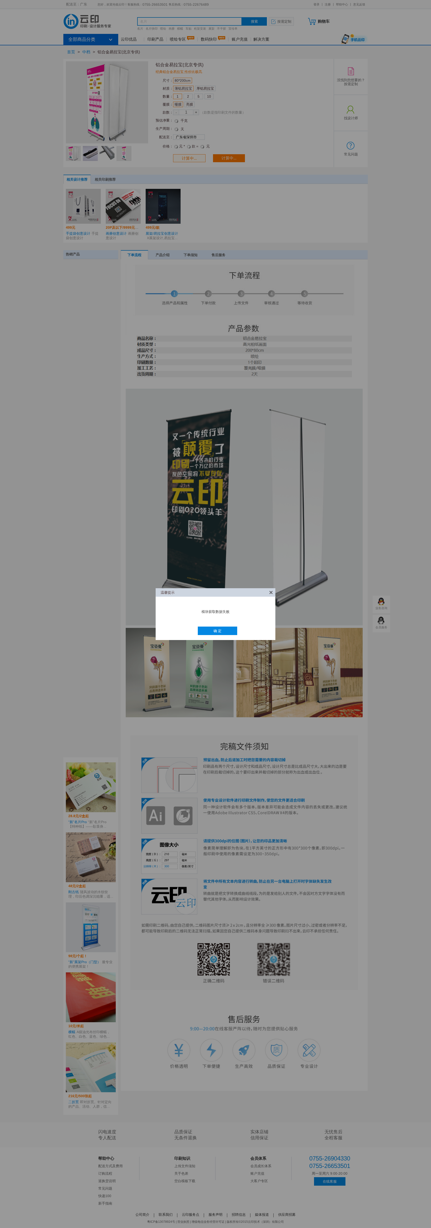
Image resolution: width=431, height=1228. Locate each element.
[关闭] (271, 592)
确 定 (217, 631)
